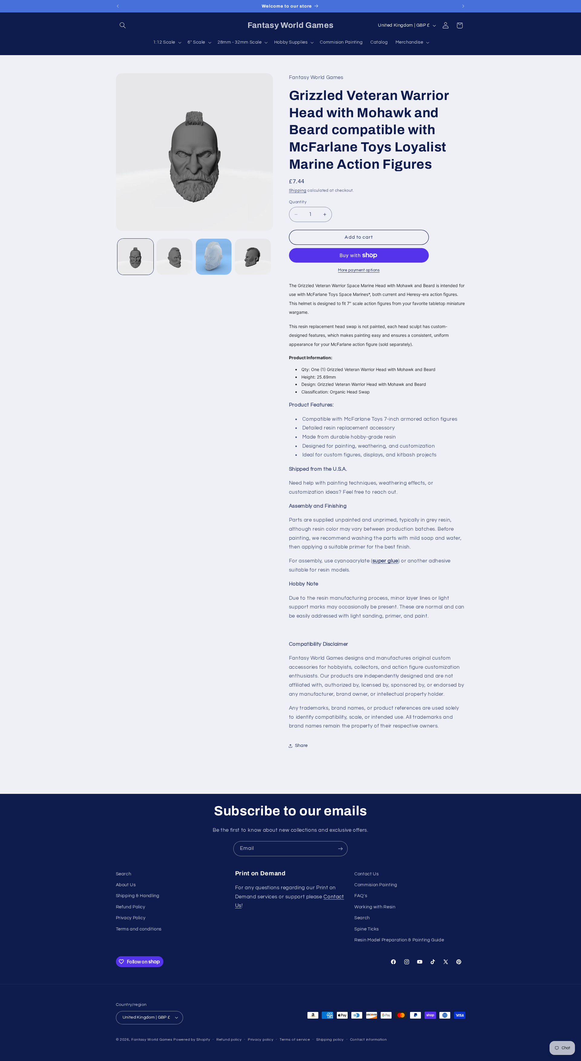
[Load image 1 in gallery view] (135, 257)
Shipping (298, 191)
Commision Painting (375, 885)
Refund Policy (130, 907)
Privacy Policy (131, 918)
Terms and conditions (139, 929)
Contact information (368, 1039)
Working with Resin (374, 907)
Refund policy (229, 1039)
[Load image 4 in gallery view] (253, 257)
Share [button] (301, 745)
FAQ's (360, 896)
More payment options (359, 270)
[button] (123, 25)
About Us (126, 885)
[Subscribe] (340, 848)
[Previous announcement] (117, 6)
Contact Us (366, 874)
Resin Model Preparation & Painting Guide (399, 940)
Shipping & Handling (137, 896)
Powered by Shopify (191, 1039)
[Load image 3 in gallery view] (214, 257)
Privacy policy (260, 1039)
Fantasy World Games (151, 1039)
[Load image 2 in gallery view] (174, 257)
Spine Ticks (366, 929)
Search (123, 874)
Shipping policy (330, 1039)
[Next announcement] (463, 6)
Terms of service (295, 1039)
